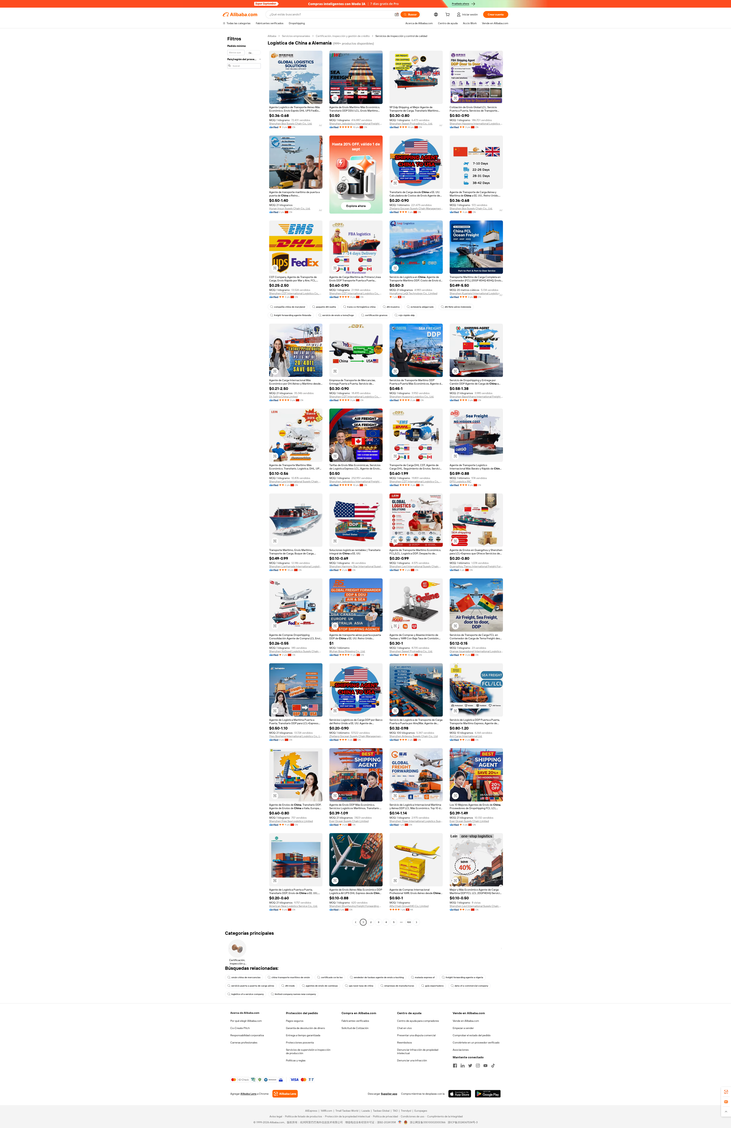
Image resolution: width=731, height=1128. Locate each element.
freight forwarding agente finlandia (292, 315)
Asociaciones (461, 1049)
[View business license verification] (400, 1122)
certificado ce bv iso (332, 977)
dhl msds (290, 985)
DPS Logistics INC (460, 481)
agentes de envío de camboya (322, 985)
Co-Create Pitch (240, 1028)
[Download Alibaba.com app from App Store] (459, 1094)
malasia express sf (425, 977)
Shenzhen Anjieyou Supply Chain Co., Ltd (413, 736)
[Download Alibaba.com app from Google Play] (488, 1094)
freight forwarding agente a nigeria (464, 977)
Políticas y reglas (296, 1060)
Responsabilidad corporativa (247, 1035)
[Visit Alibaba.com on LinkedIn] (462, 1065)
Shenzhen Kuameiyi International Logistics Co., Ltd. (476, 293)
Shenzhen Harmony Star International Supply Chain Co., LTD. (356, 566)
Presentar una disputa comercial (416, 1035)
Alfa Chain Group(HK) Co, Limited (409, 906)
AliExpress (311, 1110)
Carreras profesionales (243, 1042)
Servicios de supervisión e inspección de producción (308, 1051)
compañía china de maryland (289, 307)
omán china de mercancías (245, 977)
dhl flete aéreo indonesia (458, 307)
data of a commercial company (471, 985)
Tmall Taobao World (346, 1110)
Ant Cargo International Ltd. (466, 736)
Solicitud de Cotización (355, 1028)
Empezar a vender (463, 1028)
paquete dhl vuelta (326, 307)
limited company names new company (295, 994)
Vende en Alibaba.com (466, 1020)
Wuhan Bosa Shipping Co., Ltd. (347, 651)
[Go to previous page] (355, 922)
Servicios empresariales (296, 36)
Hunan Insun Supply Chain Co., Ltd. (289, 208)
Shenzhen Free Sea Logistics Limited (291, 821)
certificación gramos (376, 315)
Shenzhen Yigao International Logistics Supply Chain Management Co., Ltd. (416, 821)
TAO (395, 1110)
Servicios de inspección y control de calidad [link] (401, 36)
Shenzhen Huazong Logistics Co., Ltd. (411, 396)
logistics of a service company (247, 994)
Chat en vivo (404, 1028)
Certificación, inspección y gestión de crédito (343, 36)
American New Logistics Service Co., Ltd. (293, 906)
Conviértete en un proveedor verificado (476, 1042)
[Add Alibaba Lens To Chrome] (285, 1094)
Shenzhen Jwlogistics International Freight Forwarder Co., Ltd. (356, 123)
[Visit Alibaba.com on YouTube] (485, 1065)
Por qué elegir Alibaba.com (246, 1020)
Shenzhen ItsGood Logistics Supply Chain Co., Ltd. (295, 651)
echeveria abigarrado (422, 307)
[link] (726, 1092)
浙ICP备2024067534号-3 (463, 1122)
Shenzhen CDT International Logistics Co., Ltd (295, 293)
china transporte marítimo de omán (290, 977)
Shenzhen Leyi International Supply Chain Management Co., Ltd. (295, 481)
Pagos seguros (294, 1020)
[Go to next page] (416, 922)
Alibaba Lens (248, 1093)
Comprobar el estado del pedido (472, 1035)
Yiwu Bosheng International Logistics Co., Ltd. (295, 736)
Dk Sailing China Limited (283, 396)
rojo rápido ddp (406, 315)
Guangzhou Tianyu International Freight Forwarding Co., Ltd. (476, 566)
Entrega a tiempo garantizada (303, 1035)
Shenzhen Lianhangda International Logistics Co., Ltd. (295, 566)
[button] (396, 14)
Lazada (366, 1110)
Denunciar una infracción (412, 1060)
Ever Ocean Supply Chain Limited (349, 821)
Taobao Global (381, 1110)
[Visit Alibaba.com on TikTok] (493, 1065)
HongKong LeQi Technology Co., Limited (413, 293)
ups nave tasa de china (361, 985)
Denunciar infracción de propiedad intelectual (417, 1051)
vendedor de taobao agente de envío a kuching (379, 977)
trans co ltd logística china (361, 307)
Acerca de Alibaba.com (244, 1012)
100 (409, 922)
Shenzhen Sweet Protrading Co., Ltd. (411, 123)
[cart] (448, 15)
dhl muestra (393, 307)
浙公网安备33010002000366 (427, 1122)
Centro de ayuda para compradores (418, 1020)
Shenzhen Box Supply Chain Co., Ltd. (290, 123)
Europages (420, 1110)
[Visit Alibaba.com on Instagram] (478, 1065)
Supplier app (389, 1093)
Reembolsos (404, 1042)
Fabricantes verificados (355, 1020)
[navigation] (244, 479)
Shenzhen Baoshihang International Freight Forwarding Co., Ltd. (476, 396)
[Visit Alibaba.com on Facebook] (455, 1065)
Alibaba (272, 36)
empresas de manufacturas (399, 985)
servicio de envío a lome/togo (338, 315)
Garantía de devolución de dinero (305, 1028)
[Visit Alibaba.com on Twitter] (470, 1065)
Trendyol (406, 1110)
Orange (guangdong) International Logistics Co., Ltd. (476, 651)
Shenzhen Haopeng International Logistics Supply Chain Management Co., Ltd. (476, 123)
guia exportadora (434, 985)
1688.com (326, 1110)
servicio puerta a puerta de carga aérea (252, 985)
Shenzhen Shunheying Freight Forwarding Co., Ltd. (356, 906)
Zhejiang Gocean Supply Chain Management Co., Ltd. (416, 208)
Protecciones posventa (300, 1042)
